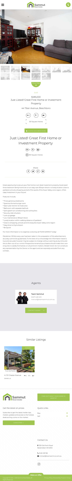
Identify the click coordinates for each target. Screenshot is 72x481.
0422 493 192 (43, 453)
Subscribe (18, 423)
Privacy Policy (48, 478)
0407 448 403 (36, 297)
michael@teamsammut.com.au (50, 456)
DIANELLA (7, 378)
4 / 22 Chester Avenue (12, 375)
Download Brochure (36, 131)
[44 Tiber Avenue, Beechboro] (36, 36)
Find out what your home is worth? (53, 397)
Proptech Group (66, 478)
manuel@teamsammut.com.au (43, 299)
